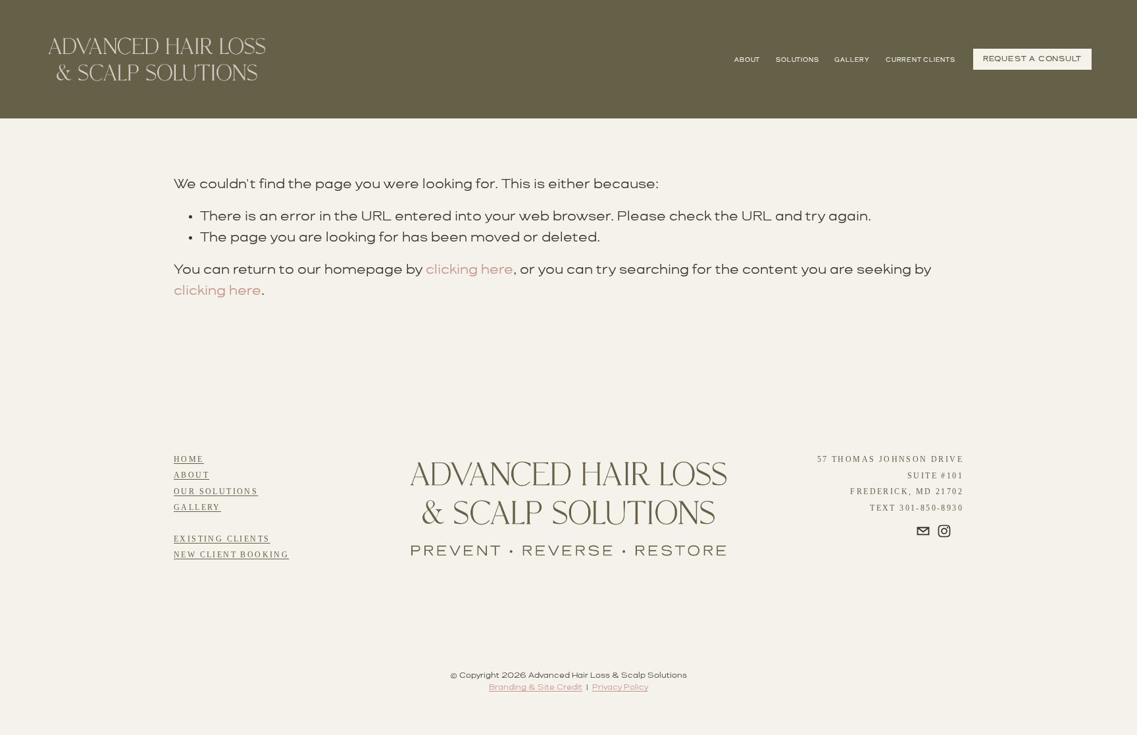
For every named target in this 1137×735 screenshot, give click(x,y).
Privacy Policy (620, 687)
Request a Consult (1032, 59)
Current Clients (920, 60)
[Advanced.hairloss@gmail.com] (923, 531)
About (747, 60)
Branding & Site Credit (535, 687)
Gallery (851, 60)
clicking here (469, 270)
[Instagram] (944, 531)
